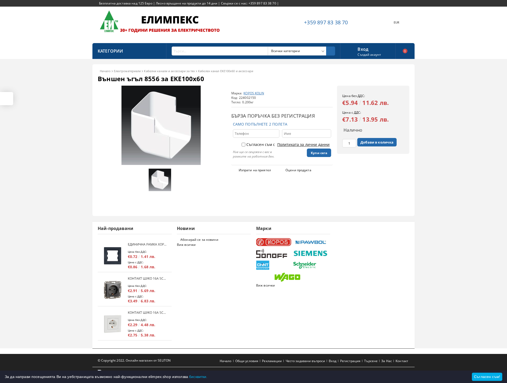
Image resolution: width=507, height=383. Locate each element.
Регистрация (350, 361)
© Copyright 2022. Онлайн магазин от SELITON (134, 360)
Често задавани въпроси (305, 361)
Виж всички (186, 244)
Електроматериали (127, 71)
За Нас (386, 361)
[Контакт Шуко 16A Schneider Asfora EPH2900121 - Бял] (112, 324)
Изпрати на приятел (255, 170)
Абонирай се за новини (199, 239)
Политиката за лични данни (303, 144)
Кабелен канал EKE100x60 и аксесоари (225, 71)
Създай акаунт (369, 54)
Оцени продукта (298, 170)
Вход (363, 48)
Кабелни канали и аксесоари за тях (169, 71)
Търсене (371, 361)
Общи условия (246, 361)
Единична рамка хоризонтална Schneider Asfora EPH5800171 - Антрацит (147, 244)
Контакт (402, 361)
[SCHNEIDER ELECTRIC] (311, 265)
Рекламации (272, 361)
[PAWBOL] (311, 242)
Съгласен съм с (288, 144)
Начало (105, 71)
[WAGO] (292, 277)
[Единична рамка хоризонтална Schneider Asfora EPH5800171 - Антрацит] (112, 256)
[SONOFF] (274, 253)
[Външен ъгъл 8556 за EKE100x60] (161, 163)
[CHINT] (274, 265)
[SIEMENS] (311, 253)
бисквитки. (198, 377)
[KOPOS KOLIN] (274, 242)
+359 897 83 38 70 (326, 22)
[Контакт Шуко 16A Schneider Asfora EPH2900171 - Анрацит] (112, 290)
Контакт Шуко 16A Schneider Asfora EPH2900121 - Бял (147, 312)
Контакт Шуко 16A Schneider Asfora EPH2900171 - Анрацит (147, 278)
